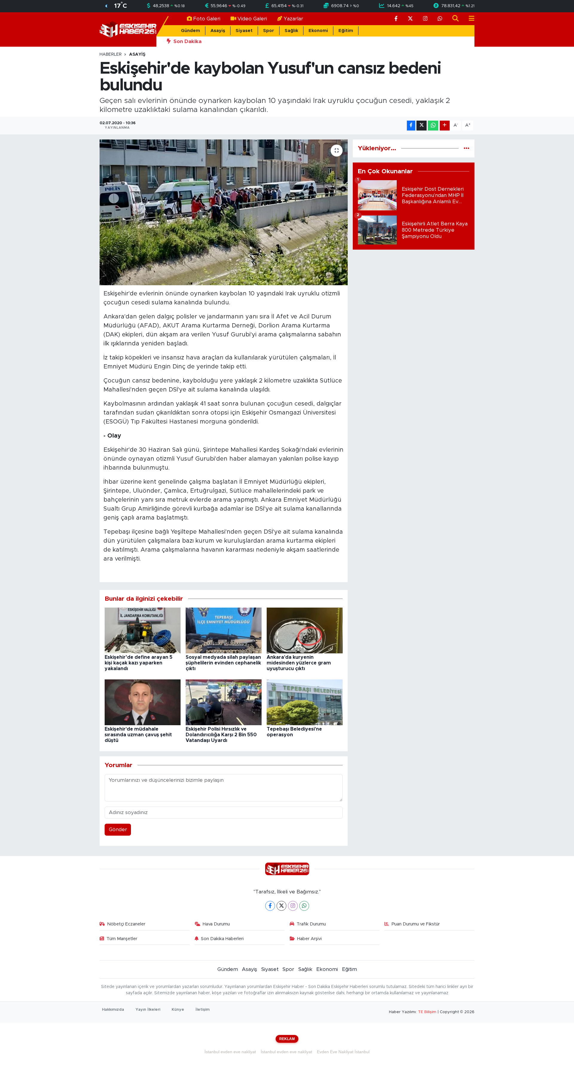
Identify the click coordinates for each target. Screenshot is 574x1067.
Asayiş (217, 30)
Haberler (111, 54)
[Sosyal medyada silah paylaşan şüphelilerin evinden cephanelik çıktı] (224, 630)
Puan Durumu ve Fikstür (416, 924)
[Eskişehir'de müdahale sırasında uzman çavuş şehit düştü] (143, 702)
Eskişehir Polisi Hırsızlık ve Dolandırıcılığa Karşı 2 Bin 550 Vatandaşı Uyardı (221, 735)
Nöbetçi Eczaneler (126, 924)
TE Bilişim (427, 1012)
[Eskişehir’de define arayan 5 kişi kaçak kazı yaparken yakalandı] (143, 630)
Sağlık (291, 30)
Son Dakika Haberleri (222, 939)
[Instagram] (293, 906)
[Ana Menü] (469, 18)
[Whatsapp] (304, 906)
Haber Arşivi (309, 939)
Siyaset (244, 30)
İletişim (203, 1010)
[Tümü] (466, 148)
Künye (178, 1010)
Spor (268, 30)
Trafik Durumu (311, 924)
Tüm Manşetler (121, 939)
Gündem (190, 30)
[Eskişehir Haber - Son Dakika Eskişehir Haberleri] (128, 29)
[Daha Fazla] (445, 125)
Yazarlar (293, 18)
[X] (281, 906)
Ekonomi (318, 30)
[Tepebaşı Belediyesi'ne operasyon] (305, 702)
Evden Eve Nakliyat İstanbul (343, 1051)
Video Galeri (252, 18)
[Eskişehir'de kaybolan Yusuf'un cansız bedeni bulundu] (224, 212)
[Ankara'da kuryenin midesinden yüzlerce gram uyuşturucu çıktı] (305, 630)
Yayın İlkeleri (147, 1010)
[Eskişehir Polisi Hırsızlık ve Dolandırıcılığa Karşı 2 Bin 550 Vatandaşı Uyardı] (224, 702)
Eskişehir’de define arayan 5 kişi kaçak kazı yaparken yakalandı (138, 663)
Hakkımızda (113, 1010)
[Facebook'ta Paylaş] (411, 125)
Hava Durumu (216, 924)
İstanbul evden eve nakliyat (230, 1051)
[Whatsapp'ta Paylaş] (433, 125)
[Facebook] (270, 906)
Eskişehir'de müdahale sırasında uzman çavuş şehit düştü (138, 735)
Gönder (118, 829)
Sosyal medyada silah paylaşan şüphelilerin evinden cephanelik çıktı (223, 663)
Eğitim (345, 30)
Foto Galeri (206, 18)
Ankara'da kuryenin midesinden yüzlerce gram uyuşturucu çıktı (299, 663)
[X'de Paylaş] (421, 125)
